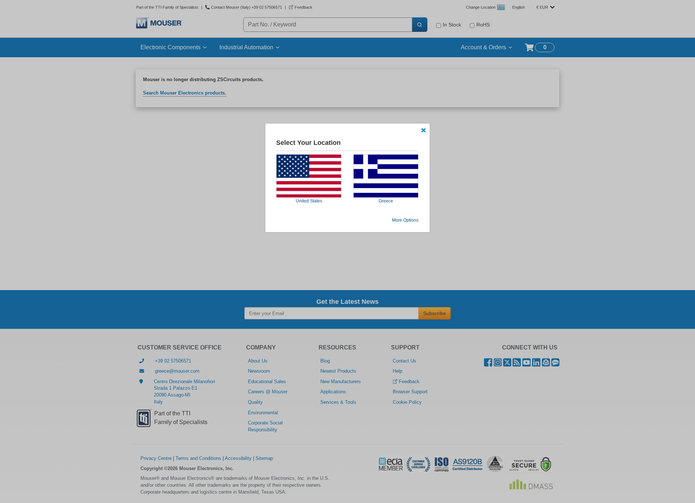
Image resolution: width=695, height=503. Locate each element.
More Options (405, 220)
